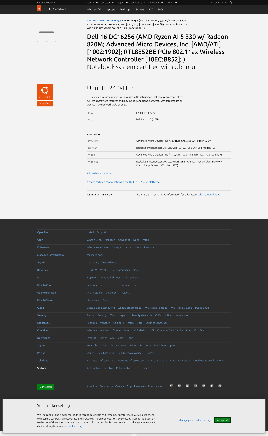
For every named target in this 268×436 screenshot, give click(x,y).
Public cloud (202, 307)
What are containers (98, 330)
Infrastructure (107, 360)
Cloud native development (208, 360)
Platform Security (97, 315)
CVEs (158, 315)
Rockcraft (191, 330)
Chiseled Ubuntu (122, 330)
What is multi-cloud (181, 307)
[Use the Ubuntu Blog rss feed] (220, 386)
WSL (112, 337)
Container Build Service (170, 330)
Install (90, 232)
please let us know (209, 194)
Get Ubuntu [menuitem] (154, 2)
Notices (168, 315)
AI (88, 360)
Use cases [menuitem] (105, 2)
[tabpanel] (159, 137)
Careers (119, 386)
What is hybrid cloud (155, 307)
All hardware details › (99, 173)
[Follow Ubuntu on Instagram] (196, 386)
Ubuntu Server (45, 300)
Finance (146, 368)
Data (94, 360)
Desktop (92, 337)
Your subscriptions (97, 345)
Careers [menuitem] (170, 2)
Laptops (110, 9)
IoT (151, 9)
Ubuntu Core (44, 285)
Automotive (93, 368)
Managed (110, 239)
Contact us (46, 386)
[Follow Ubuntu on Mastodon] (172, 386)
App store (92, 277)
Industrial (108, 368)
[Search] (230, 2)
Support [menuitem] (120, 2)
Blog (129, 386)
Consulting (124, 239)
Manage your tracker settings (195, 420)
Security (42, 315)
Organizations (94, 292)
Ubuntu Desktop (46, 292)
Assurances (181, 315)
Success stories (108, 285)
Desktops (125, 9)
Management (130, 277)
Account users (118, 345)
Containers (43, 330)
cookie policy (75, 426)
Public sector (123, 368)
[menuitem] (218, 2)
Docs (136, 239)
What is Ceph (94, 239)
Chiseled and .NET (144, 330)
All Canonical (217, 2)
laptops (92, 20)
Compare (118, 322)
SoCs (160, 9)
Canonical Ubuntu (46, 2)
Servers (140, 9)
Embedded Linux (110, 277)
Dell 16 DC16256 (110, 20)
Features (92, 285)
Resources (150, 247)
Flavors (126, 292)
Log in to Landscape (156, 322)
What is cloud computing (101, 307)
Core (120, 337)
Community (123, 270)
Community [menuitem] (136, 2)
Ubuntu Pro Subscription (100, 352)
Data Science (109, 262)
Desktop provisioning (130, 352)
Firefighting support (165, 345)
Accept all (222, 420)
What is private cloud (129, 307)
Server (103, 337)
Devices (149, 352)
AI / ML (41, 262)
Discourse (145, 345)
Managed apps (95, 254)
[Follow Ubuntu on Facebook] (180, 386)
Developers (112, 292)
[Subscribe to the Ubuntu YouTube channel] (204, 386)
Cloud (40, 307)
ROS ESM (92, 270)
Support (101, 232)
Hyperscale (93, 300)
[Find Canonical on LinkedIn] (188, 386)
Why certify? (94, 9)
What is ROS (107, 270)
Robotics (42, 270)
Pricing (133, 345)
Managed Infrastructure (131, 360)
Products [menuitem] (90, 2)
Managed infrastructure (51, 254)
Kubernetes (44, 247)
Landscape (43, 322)
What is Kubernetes (98, 247)
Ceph (40, 239)
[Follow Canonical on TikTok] (212, 386)
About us (92, 386)
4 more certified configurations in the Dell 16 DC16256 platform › (123, 181)
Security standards (141, 315)
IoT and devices (182, 360)
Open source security (159, 360)
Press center (155, 386)
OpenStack (43, 232)
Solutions (42, 360)
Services (124, 285)
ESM (112, 315)
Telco (136, 368)
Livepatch (123, 315)
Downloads (43, 337)
